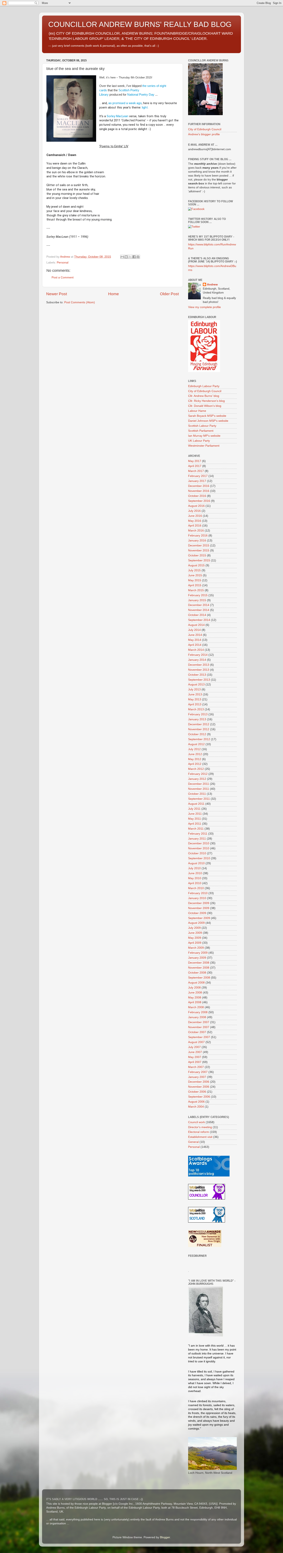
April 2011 (194, 823)
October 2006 (197, 1091)
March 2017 (196, 471)
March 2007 (196, 1067)
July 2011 (194, 808)
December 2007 (198, 1022)
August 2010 (196, 863)
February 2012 (198, 773)
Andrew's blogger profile (204, 134)
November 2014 (198, 610)
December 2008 (198, 962)
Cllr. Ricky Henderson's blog (206, 400)
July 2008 (194, 987)
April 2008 (194, 1002)
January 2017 (197, 481)
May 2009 (194, 937)
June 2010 (195, 873)
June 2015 (195, 575)
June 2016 (195, 515)
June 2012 (195, 754)
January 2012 (197, 778)
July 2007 (194, 1047)
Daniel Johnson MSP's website (208, 420)
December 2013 (198, 664)
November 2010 (198, 848)
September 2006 (199, 1096)
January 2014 (197, 659)
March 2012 (196, 768)
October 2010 (197, 853)
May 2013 (194, 699)
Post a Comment (63, 277)
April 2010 (194, 883)
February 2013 (198, 714)
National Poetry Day (140, 94)
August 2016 (196, 505)
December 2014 (198, 605)
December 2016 (198, 486)
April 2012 (194, 764)
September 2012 (199, 739)
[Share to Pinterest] (138, 257)
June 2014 (195, 634)
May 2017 (194, 461)
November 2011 (198, 788)
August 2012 (196, 744)
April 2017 (194, 466)
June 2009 (195, 932)
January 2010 (197, 898)
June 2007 (195, 1052)
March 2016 (196, 530)
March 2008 (196, 1007)
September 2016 (199, 500)
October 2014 (197, 615)
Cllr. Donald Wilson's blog (204, 405)
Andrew (212, 284)
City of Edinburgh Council (204, 129)
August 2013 (196, 684)
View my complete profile (204, 307)
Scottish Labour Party (202, 425)
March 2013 (196, 709)
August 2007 (196, 1042)
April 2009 (194, 942)
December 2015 (198, 545)
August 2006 (196, 1101)
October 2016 (197, 495)
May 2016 (194, 520)
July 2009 (194, 927)
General (193, 1141)
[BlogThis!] (126, 257)
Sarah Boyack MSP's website (207, 415)
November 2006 (198, 1086)
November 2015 (198, 550)
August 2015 (196, 565)
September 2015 (199, 560)
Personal (62, 262)
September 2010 (199, 858)
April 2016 (194, 525)
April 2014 (194, 644)
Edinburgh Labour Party (203, 386)
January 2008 (197, 1017)
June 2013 (195, 694)
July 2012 (194, 749)
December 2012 (198, 724)
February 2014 (198, 654)
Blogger (165, 1537)
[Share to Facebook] (134, 257)
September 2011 (199, 798)
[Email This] (122, 257)
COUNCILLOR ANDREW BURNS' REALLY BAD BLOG (140, 24)
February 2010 (198, 893)
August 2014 (196, 625)
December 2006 (198, 1081)
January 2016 (197, 540)
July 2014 (194, 629)
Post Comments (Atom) (79, 302)
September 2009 (199, 918)
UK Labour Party (199, 440)
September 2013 (199, 679)
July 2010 (194, 868)
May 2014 (194, 639)
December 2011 (198, 783)
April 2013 (194, 704)
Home (113, 294)
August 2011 (196, 803)
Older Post (169, 294)
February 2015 (198, 595)
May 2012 (194, 759)
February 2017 (198, 476)
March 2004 (196, 1106)
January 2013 (197, 719)
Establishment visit (200, 1137)
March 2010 (196, 888)
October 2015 (197, 555)
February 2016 (198, 535)
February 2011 (197, 833)
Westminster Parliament (203, 445)
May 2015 (194, 580)
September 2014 (199, 620)
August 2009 (196, 922)
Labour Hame (197, 410)
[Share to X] (130, 257)
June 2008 (195, 992)
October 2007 (197, 1032)
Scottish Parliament (200, 430)
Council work (196, 1122)
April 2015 (194, 585)
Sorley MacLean (117, 116)
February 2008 (198, 1012)
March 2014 (196, 649)
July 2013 (194, 689)
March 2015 (196, 590)
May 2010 (194, 878)
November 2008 (198, 967)
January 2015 (197, 600)
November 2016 (198, 490)
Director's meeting (200, 1127)
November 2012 (198, 729)
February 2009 (198, 952)
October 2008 (197, 972)
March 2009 (196, 947)
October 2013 (197, 674)
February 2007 (198, 1072)
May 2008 (194, 997)
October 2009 (197, 913)
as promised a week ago (125, 103)
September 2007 (199, 1037)
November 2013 (198, 669)
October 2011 (197, 793)
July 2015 (194, 570)
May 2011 (194, 818)
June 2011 (195, 813)
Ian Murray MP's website (204, 435)
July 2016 (194, 510)
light (145, 107)
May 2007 (194, 1057)
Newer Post (56, 294)
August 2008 (196, 982)
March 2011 (196, 828)
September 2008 (199, 977)
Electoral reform (198, 1132)
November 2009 (198, 908)
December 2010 (198, 843)
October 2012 (197, 734)
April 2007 (194, 1062)
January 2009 (197, 957)
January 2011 (197, 838)
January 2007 (197, 1077)
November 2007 (198, 1027)
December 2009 (198, 903)
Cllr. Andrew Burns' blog (203, 395)
